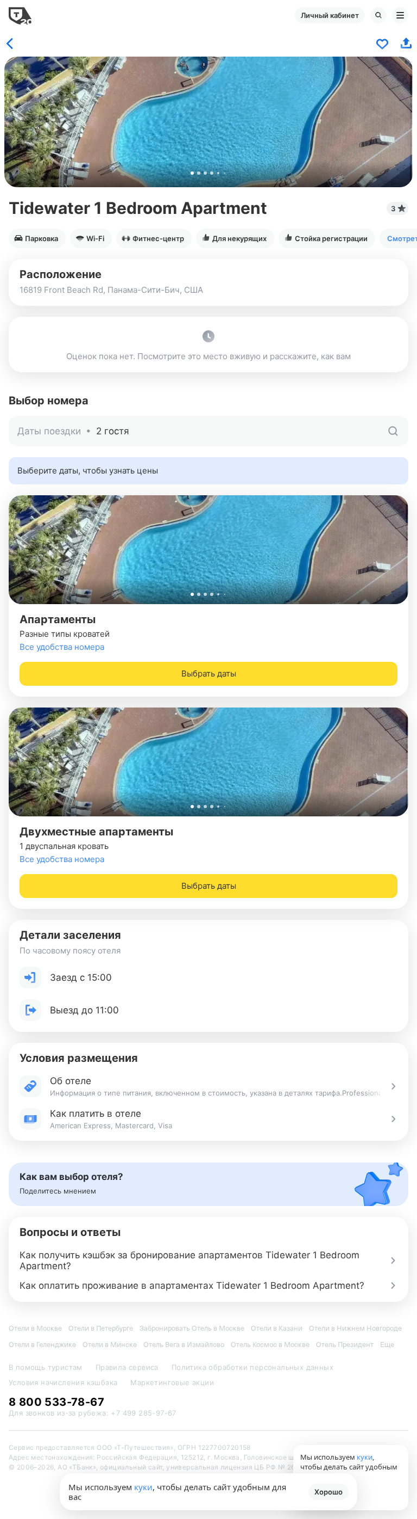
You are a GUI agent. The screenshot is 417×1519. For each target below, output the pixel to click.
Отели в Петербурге (100, 1328)
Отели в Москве (35, 1328)
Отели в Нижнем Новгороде (355, 1328)
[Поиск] (378, 15)
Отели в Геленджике (42, 1344)
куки (143, 1487)
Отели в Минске (110, 1344)
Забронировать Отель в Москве (192, 1328)
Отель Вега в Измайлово (183, 1344)
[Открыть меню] (400, 15)
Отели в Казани (276, 1328)
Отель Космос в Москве (270, 1344)
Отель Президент (345, 1344)
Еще (387, 1344)
